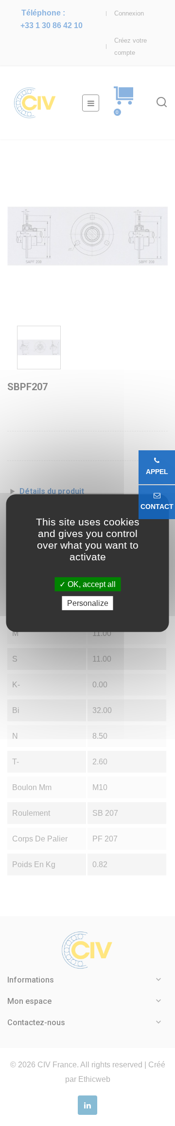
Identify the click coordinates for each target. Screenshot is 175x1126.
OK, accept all (91, 584)
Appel (157, 472)
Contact (157, 506)
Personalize (87, 603)
